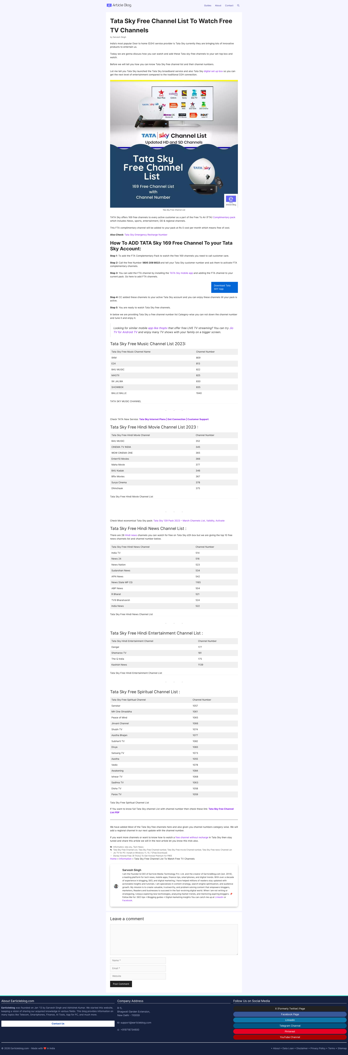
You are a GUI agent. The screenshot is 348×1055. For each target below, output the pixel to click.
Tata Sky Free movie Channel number (184, 850)
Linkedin (219, 897)
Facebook (127, 900)
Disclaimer (302, 1048)
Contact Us (58, 1023)
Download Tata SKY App (222, 287)
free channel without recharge (191, 837)
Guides (207, 5)
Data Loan (288, 1048)
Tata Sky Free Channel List (125, 850)
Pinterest (290, 1031)
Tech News (138, 847)
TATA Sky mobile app (181, 273)
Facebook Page (290, 1014)
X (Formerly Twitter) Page (290, 1008)
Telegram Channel (289, 1025)
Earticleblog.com (20, 1048)
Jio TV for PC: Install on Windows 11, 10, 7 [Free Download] (140, 853)
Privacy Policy (317, 1048)
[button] (238, 5)
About (218, 5)
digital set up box (213, 71)
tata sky (128, 847)
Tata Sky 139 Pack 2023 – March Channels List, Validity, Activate (189, 520)
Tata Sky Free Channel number (152, 850)
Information (118, 847)
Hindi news (131, 535)
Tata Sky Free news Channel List (217, 850)
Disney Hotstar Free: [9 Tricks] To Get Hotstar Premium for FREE (142, 856)
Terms (331, 1048)
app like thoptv (157, 328)
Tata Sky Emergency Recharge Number (146, 234)
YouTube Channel (290, 1037)
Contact (229, 5)
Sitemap (342, 1048)
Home (113, 858)
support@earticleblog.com (136, 1022)
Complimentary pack (224, 217)
